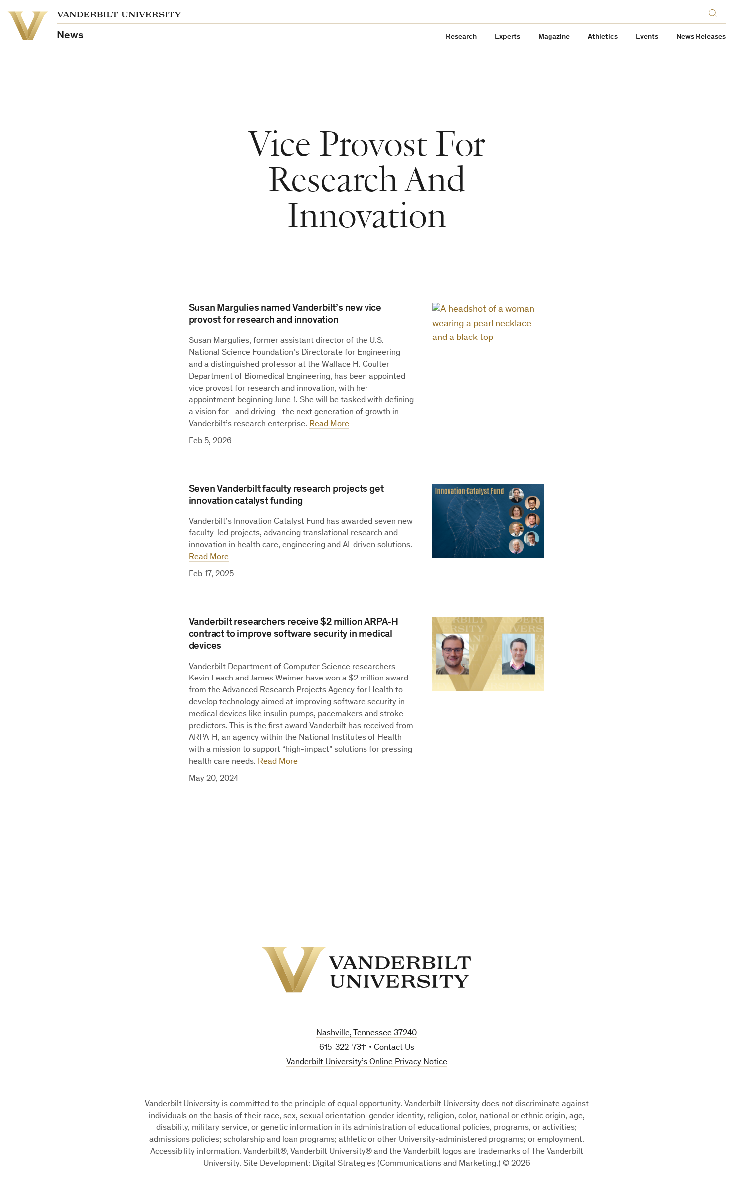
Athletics (603, 37)
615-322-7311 (343, 1048)
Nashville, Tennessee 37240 (366, 1033)
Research (461, 37)
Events (647, 37)
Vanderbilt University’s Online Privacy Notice (366, 1062)
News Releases (701, 37)
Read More (329, 424)
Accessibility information (194, 1152)
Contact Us (394, 1048)
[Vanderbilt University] (366, 970)
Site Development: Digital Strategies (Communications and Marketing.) (372, 1164)
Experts (507, 37)
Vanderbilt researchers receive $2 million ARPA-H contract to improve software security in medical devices (293, 635)
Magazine (554, 37)
